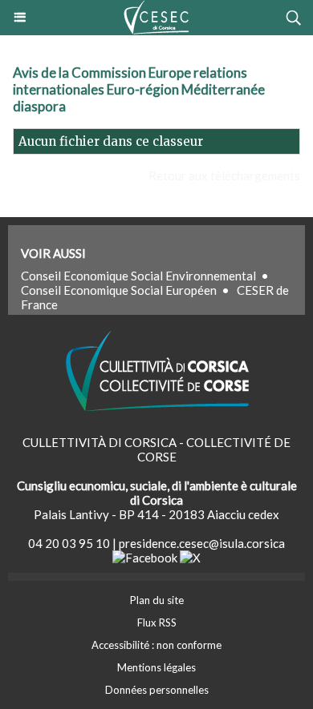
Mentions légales (156, 667)
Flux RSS (157, 622)
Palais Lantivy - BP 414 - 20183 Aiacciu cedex (156, 514)
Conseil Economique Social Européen (119, 290)
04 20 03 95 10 (69, 543)
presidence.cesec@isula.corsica (202, 543)
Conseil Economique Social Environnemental (138, 275)
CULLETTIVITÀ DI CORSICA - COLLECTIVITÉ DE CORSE (156, 449)
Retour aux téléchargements (224, 175)
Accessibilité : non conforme (156, 645)
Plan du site (157, 600)
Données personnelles (157, 689)
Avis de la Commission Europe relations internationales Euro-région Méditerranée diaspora (139, 89)
